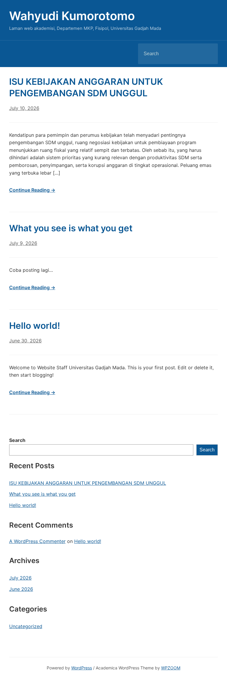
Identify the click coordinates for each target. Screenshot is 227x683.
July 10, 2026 (24, 108)
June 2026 (21, 589)
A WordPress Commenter (37, 541)
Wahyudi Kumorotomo (72, 16)
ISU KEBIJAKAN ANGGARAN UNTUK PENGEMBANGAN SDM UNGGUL (87, 483)
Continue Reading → (32, 190)
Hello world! (22, 505)
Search (208, 53)
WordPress (81, 667)
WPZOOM (170, 667)
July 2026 (20, 578)
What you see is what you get (42, 494)
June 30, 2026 (25, 341)
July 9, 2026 (23, 243)
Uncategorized (25, 626)
